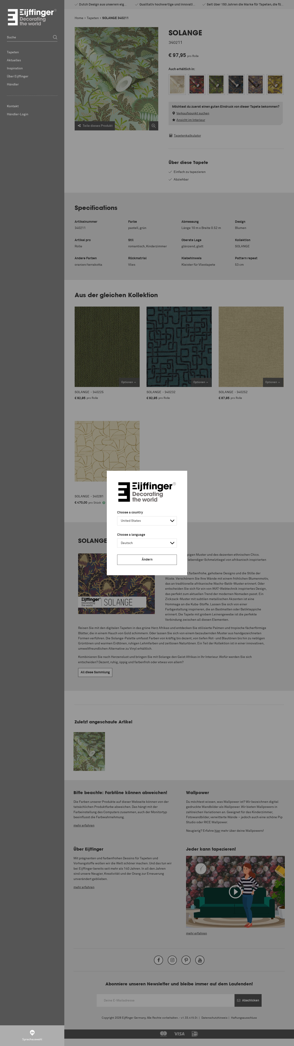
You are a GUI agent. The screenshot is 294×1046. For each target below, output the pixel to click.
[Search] (55, 38)
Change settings (15, 1040)
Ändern (147, 559)
